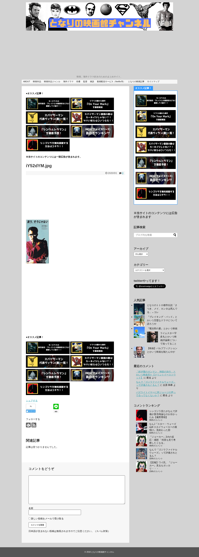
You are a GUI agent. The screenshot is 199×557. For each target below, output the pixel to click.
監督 (85, 81)
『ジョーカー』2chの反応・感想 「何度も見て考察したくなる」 (162, 440)
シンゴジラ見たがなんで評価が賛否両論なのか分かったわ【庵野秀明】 (163, 414)
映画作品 (37, 81)
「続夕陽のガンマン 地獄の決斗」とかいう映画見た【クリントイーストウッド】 (156, 374)
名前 (31, 508)
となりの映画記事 (136, 81)
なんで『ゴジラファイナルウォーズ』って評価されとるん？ (163, 452)
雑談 (92, 81)
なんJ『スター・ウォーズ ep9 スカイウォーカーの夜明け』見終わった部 (163, 427)
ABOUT (26, 81)
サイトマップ (153, 81)
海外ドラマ (68, 81)
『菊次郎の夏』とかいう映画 (162, 328)
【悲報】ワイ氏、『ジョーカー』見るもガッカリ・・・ (163, 465)
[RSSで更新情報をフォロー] (33, 425)
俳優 (78, 81)
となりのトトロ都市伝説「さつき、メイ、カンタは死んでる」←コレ (162, 308)
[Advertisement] (99, 53)
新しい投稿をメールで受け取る (47, 518)
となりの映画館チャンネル (102, 552)
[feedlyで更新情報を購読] (28, 425)
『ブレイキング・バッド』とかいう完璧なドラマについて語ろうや (162, 320)
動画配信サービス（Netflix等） (111, 81)
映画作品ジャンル (52, 81)
